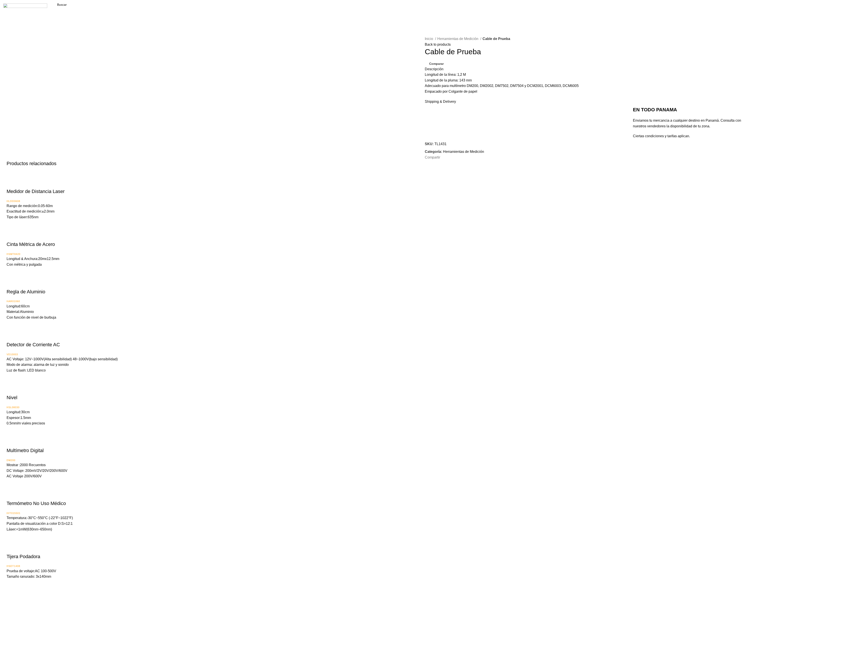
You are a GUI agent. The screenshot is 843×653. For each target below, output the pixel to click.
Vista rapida (23, 182)
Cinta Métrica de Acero (31, 244)
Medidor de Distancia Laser (36, 191)
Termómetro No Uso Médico (36, 503)
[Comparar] (12, 182)
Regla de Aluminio (26, 291)
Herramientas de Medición (458, 39)
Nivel (12, 397)
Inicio (429, 39)
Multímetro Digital (25, 450)
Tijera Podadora (23, 556)
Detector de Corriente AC (33, 344)
